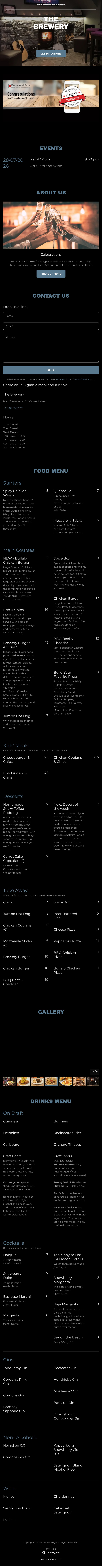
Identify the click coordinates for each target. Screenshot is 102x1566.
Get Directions (51, 54)
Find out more (51, 274)
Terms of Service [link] (81, 379)
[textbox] (51, 315)
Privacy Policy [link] (62, 379)
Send (51, 370)
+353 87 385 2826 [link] (13, 408)
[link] (51, 4)
